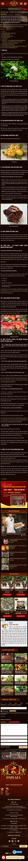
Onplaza (5, 478)
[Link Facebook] (9, 841)
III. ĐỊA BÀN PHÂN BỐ (6, 34)
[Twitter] (12, 623)
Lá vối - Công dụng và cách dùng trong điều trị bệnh (6, 672)
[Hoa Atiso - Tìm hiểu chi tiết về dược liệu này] (7, 680)
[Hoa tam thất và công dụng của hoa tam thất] (21, 690)
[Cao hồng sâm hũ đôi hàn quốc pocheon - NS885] (20, 610)
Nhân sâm (17, 375)
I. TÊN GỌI (4, 31)
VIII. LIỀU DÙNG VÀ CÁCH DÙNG (8, 44)
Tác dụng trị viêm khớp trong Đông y (10, 43)
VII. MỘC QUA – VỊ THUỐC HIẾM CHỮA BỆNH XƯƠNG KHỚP (13, 40)
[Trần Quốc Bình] (5, 628)
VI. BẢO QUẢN (4, 39)
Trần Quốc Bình (13, 624)
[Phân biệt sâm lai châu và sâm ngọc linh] (5, 563)
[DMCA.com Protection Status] (8, 853)
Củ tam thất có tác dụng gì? (6, 694)
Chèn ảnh (3, 746)
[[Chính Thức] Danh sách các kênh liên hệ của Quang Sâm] (14, 532)
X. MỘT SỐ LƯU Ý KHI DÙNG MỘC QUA (9, 47)
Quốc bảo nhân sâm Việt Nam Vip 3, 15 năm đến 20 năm (21, 590)
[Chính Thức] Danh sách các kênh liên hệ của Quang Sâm (14, 534)
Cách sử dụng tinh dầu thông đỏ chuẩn (20, 661)
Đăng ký (23, 846)
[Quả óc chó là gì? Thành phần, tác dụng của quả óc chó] (21, 669)
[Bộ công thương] (18, 853)
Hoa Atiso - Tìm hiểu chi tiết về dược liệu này (7, 683)
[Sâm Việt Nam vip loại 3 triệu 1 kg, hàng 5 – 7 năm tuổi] (7, 588)
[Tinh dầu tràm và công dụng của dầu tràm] (21, 680)
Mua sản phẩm (7, 594)
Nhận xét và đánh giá (6, 719)
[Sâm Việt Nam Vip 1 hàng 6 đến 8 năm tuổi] (7, 610)
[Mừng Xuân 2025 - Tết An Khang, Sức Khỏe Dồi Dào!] (5, 550)
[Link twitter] (12, 841)
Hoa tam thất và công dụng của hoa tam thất (20, 694)
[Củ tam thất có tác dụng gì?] (7, 690)
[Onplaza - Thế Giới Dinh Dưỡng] (14, 3)
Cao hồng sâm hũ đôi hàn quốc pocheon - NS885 (20, 612)
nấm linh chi (8, 259)
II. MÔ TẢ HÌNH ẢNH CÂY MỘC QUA (8, 33)
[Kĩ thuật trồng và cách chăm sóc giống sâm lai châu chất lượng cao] (5, 569)
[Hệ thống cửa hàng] (14, 754)
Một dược (10, 396)
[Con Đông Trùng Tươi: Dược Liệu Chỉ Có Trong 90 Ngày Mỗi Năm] (5, 543)
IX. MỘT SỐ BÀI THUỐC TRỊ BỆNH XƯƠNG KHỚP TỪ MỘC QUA (14, 46)
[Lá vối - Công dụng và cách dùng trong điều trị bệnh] (7, 669)
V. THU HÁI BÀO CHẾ (6, 37)
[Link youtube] (18, 841)
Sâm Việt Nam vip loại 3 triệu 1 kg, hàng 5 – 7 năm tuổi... (7, 590)
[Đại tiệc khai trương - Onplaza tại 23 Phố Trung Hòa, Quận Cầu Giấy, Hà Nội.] (5, 556)
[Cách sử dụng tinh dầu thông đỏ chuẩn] (21, 658)
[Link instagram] (15, 841)
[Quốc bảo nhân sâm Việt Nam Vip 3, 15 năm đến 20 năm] (20, 588)
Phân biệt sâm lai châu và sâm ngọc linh (17, 558)
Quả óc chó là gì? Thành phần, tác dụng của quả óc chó (20, 672)
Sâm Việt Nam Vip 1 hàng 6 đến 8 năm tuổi (7, 612)
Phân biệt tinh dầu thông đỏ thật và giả (6, 661)
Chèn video (7, 746)
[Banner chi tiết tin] (14, 494)
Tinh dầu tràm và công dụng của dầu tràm (20, 683)
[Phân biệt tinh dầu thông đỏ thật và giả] (7, 658)
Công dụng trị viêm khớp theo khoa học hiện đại (12, 41)
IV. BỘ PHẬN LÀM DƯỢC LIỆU (7, 36)
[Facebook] (10, 623)
